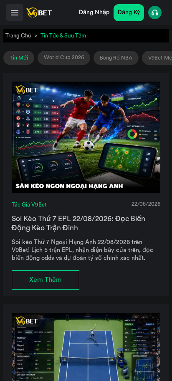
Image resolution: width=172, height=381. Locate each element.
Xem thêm (45, 279)
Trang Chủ (18, 35)
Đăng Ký (129, 12)
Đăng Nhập (94, 12)
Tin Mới (19, 57)
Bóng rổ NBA (116, 57)
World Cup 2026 (64, 57)
